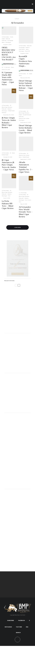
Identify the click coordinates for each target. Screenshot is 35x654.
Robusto (4, 112)
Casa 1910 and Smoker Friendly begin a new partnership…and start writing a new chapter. (21, 301)
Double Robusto (27, 114)
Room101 (27, 51)
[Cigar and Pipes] (17, 486)
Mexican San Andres (24, 118)
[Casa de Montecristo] (17, 563)
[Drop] (17, 370)
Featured (4, 40)
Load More (17, 227)
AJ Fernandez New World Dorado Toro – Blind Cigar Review (26, 212)
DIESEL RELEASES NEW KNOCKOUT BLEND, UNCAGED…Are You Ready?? (9, 53)
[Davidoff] (17, 10)
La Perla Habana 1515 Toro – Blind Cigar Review (8, 205)
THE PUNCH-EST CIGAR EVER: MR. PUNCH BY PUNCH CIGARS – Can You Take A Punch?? (20, 328)
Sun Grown (28, 200)
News (3, 42)
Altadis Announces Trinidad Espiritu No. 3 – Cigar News (26, 167)
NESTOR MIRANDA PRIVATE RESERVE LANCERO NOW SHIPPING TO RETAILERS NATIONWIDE (21, 291)
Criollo (11, 37)
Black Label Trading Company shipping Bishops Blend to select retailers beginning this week (21, 319)
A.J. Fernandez (23, 192)
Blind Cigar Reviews (7, 107)
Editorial (8, 38)
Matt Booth (22, 49)
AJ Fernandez (5, 37)
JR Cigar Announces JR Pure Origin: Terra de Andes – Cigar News (9, 165)
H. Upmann (7, 67)
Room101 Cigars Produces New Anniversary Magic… (25, 61)
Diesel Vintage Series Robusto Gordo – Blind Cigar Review (25, 129)
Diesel (3, 38)
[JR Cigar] (17, 410)
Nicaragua (8, 42)
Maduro (27, 47)
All (2, 67)
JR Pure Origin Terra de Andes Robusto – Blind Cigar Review (9, 123)
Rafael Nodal (11, 110)
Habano (9, 109)
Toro (9, 195)
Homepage (10, 40)
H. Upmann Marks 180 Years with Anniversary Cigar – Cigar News (8, 78)
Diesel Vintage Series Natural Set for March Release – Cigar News (26, 86)
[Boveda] (17, 592)
